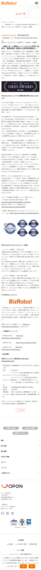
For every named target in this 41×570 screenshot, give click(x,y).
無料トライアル (20, 433)
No (32, 566)
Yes (23, 566)
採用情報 (32, 544)
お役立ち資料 (30, 428)
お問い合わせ (11, 428)
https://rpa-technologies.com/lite (26, 342)
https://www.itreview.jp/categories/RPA (13, 207)
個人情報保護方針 (26, 554)
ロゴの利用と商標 (20, 544)
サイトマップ (14, 554)
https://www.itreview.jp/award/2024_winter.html (16, 202)
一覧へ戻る (20, 410)
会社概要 (10, 544)
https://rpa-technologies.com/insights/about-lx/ (24, 213)
